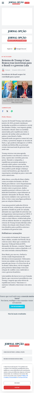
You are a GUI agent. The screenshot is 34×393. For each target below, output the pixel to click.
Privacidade (13, 377)
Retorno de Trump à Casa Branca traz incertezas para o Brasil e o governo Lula (17, 63)
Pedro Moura (6, 117)
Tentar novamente (17, 306)
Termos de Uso (22, 377)
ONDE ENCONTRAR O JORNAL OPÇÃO (14, 352)
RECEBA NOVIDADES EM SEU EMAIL (13, 358)
